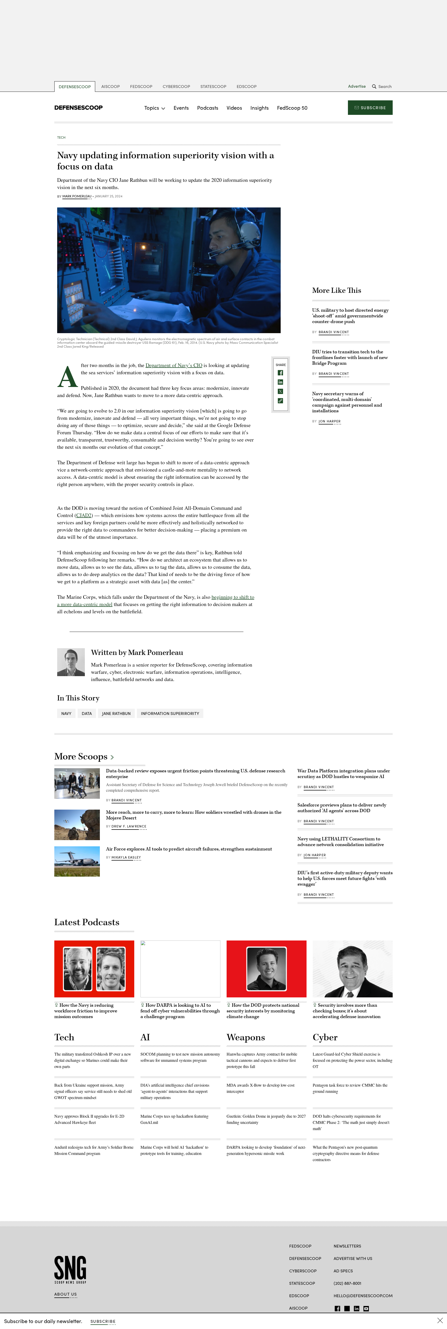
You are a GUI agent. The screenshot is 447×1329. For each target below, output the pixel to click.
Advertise (357, 86)
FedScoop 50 (292, 107)
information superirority (170, 713)
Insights (259, 107)
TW (346, 1307)
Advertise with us (353, 1258)
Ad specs (343, 1270)
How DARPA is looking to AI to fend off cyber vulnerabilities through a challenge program (180, 1011)
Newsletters (347, 1246)
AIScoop (110, 86)
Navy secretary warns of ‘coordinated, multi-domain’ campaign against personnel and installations (347, 402)
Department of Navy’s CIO (174, 365)
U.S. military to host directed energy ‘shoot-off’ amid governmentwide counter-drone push (350, 316)
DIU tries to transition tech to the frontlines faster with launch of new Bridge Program (350, 358)
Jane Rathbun (116, 713)
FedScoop (141, 86)
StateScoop (213, 86)
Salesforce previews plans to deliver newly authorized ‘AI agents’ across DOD (341, 808)
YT (364, 1307)
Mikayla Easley (126, 857)
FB (336, 1307)
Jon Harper (330, 421)
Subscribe (373, 107)
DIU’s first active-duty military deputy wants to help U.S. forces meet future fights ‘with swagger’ (345, 878)
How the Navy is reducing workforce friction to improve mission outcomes (85, 1011)
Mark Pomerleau (77, 196)
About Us (65, 1294)
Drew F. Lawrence (129, 826)
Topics (151, 107)
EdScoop (247, 86)
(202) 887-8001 (347, 1283)
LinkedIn (356, 1307)
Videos (234, 107)
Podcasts (207, 107)
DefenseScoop (75, 86)
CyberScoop (176, 86)
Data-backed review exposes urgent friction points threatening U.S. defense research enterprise (195, 774)
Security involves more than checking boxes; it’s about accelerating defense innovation (347, 1011)
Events (181, 107)
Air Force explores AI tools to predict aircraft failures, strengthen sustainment (189, 849)
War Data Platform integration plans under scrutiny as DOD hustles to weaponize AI (343, 774)
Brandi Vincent (334, 332)
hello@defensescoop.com (363, 1295)
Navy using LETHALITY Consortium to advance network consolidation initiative (340, 842)
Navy (66, 713)
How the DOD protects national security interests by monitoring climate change (263, 1011)
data (87, 713)
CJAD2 (83, 515)
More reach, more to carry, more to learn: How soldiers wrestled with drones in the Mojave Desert (193, 815)
